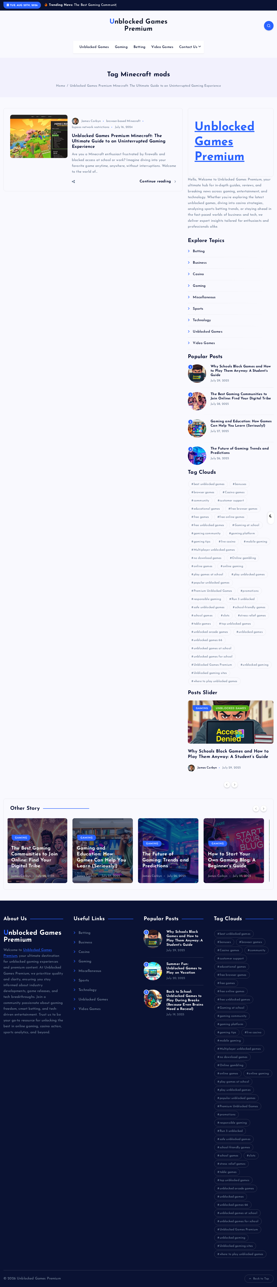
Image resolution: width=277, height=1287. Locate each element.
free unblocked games (209, 525)
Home (60, 86)
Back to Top (261, 1278)
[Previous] (227, 784)
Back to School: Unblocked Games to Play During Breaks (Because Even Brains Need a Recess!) (184, 1000)
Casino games (235, 492)
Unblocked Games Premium (224, 142)
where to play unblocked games (215, 681)
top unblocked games (236, 623)
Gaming (121, 47)
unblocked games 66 (208, 640)
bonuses (240, 484)
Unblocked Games (94, 47)
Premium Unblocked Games (213, 591)
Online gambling (244, 558)
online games (203, 566)
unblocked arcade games (211, 632)
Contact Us (188, 47)
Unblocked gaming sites (210, 673)
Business (199, 263)
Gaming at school (247, 525)
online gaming (233, 566)
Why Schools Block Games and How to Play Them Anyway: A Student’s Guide (241, 371)
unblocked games (250, 632)
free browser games (243, 508)
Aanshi (216, 876)
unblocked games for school (213, 656)
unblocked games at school (212, 648)
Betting (139, 47)
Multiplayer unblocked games (214, 550)
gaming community (207, 533)
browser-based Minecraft (123, 121)
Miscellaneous (204, 297)
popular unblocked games (212, 582)
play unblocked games (249, 574)
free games (201, 517)
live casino (228, 541)
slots (226, 615)
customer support (232, 500)
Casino (198, 274)
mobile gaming (256, 541)
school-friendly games (250, 607)
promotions (251, 591)
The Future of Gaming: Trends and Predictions (103, 860)
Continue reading (156, 181)
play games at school (208, 574)
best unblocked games (209, 484)
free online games (231, 517)
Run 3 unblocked (243, 599)
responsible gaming (207, 599)
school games (203, 615)
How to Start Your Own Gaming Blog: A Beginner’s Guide (169, 860)
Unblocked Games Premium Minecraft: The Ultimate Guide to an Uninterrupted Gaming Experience (145, 86)
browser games (204, 492)
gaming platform (243, 533)
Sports (198, 309)
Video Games (162, 47)
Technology (202, 320)
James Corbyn (91, 121)
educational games (207, 508)
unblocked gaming (255, 665)
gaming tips (202, 541)
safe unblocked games (209, 607)
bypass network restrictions (90, 127)
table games (202, 623)
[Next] (234, 784)
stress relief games (253, 615)
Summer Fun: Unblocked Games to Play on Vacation (183, 968)
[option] (231, 735)
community (201, 500)
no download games (208, 558)
